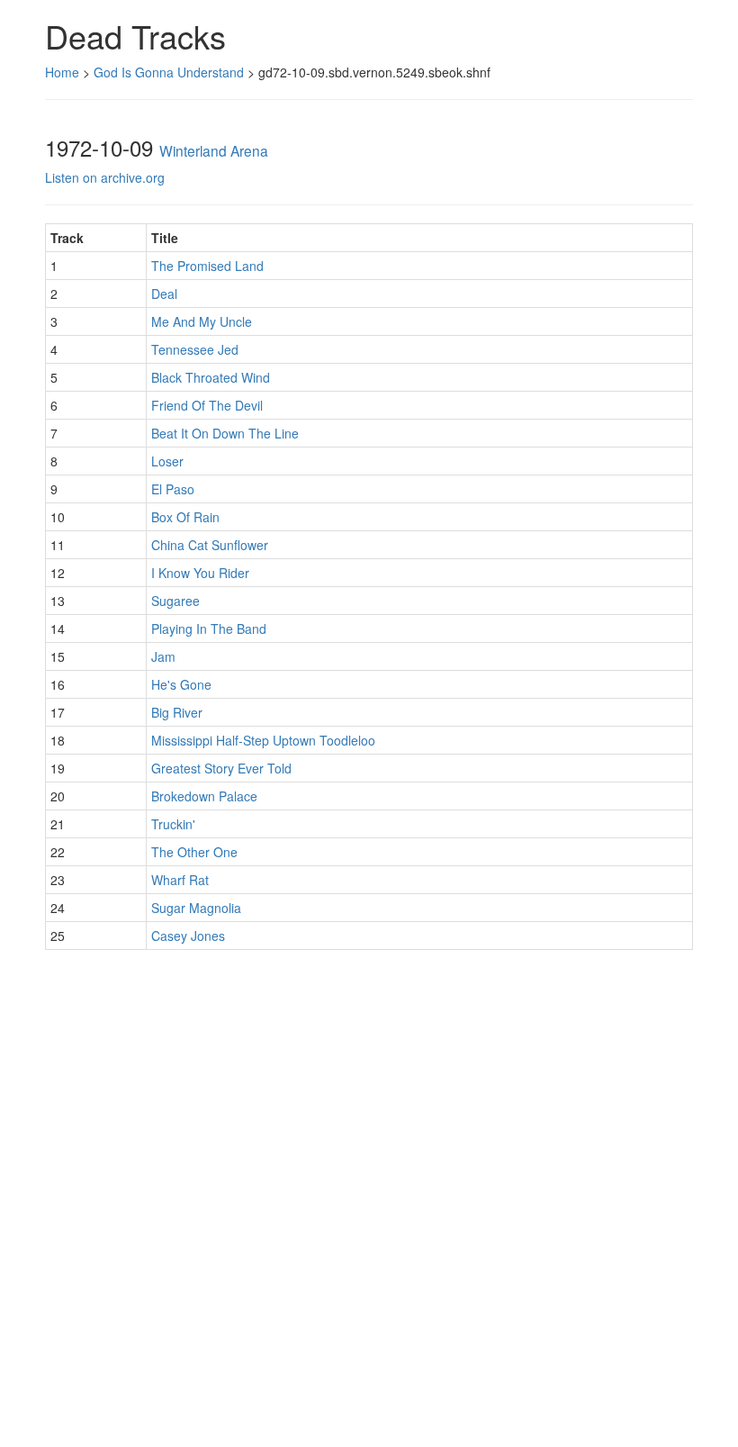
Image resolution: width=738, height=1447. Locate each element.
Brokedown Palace (204, 796)
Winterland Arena (213, 150)
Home (62, 72)
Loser (167, 461)
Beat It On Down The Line (225, 433)
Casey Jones (188, 936)
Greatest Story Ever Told (221, 768)
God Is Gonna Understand (169, 72)
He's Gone (181, 684)
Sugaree (175, 601)
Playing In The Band (208, 628)
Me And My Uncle (201, 321)
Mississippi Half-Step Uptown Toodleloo (263, 740)
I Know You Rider (200, 573)
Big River (176, 712)
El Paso (172, 489)
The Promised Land (207, 266)
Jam (163, 656)
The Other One (194, 852)
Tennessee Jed (194, 349)
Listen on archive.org (105, 177)
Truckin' (173, 824)
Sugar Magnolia (196, 908)
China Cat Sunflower (209, 545)
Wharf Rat (180, 880)
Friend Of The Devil (207, 405)
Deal (164, 294)
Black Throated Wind (210, 377)
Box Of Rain (185, 517)
